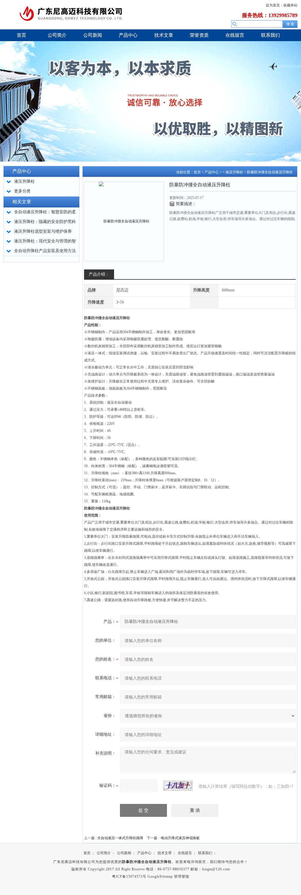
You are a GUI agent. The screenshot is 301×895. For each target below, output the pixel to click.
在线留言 (185, 853)
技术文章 (165, 853)
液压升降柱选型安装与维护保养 (43, 231)
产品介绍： (99, 274)
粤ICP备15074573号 (129, 876)
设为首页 (273, 5)
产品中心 (212, 172)
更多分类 (22, 191)
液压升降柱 (234, 172)
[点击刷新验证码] (178, 786)
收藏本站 (290, 5)
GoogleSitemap (160, 876)
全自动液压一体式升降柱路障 (120, 838)
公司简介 (104, 853)
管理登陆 (181, 876)
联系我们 (205, 853)
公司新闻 (124, 853)
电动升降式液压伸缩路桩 (180, 838)
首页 (197, 172)
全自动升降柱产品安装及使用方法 (45, 251)
